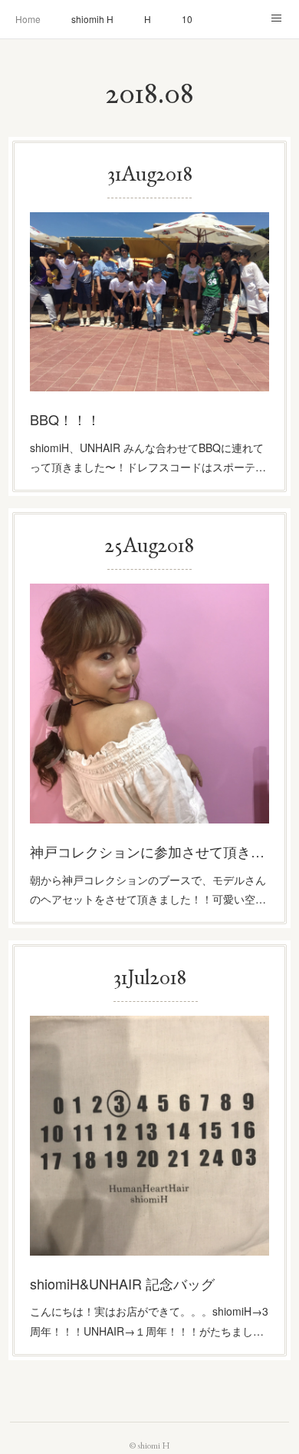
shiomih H (92, 18)
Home (28, 18)
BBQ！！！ (65, 419)
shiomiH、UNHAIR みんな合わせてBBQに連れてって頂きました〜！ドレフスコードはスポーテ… (148, 457)
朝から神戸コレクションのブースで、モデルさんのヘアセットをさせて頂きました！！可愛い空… (148, 889)
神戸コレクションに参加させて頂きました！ (149, 851)
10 (187, 18)
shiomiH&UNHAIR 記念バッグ (122, 1283)
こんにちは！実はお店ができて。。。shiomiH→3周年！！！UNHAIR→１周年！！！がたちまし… (149, 1320)
